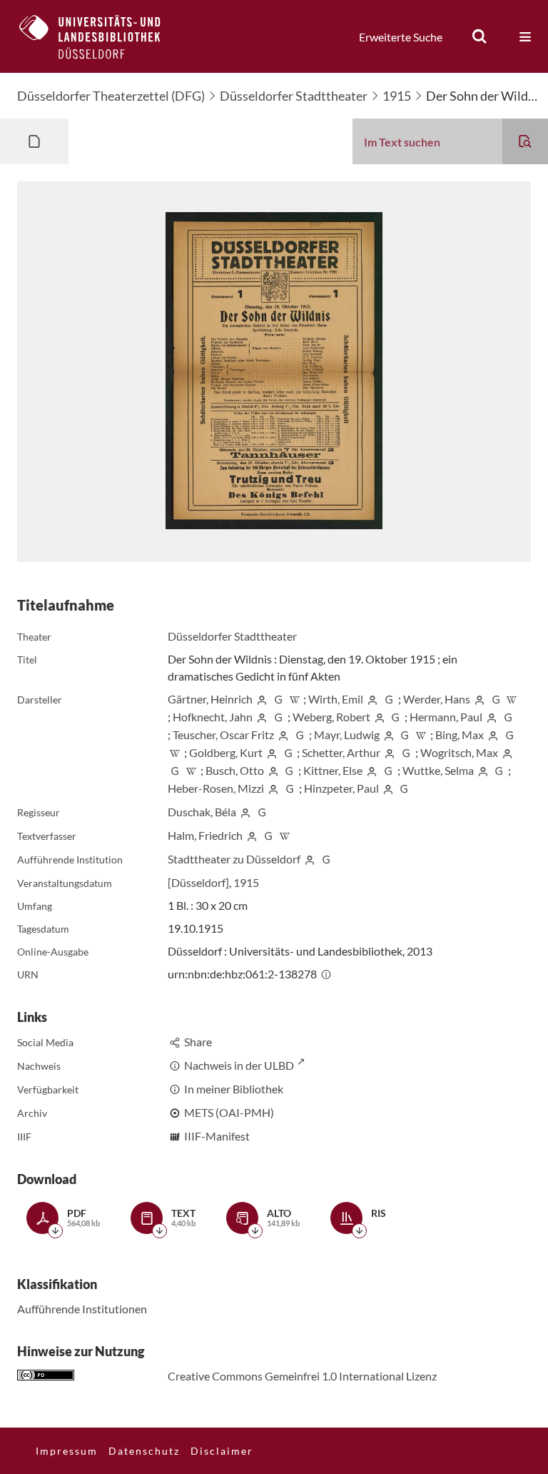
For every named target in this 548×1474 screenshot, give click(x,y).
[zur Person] (262, 699)
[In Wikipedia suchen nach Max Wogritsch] (191, 770)
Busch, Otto (235, 770)
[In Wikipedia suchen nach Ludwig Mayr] (421, 734)
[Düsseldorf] (198, 882)
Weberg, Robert (331, 716)
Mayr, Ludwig (347, 734)
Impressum (67, 1451)
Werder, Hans (436, 699)
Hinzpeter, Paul (341, 788)
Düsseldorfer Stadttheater (293, 96)
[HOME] (100, 36)
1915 (396, 96)
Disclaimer (222, 1451)
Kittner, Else (332, 770)
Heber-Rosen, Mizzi (216, 788)
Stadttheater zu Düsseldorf (234, 859)
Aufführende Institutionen (82, 1308)
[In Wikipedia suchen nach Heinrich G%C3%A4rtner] (295, 699)
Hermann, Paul (446, 716)
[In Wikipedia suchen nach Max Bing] (175, 752)
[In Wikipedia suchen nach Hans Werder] (511, 699)
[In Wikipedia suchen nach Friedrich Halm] (285, 835)
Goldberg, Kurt (226, 752)
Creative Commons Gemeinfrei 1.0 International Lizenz (302, 1376)
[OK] (479, 36)
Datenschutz (144, 1451)
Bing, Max (459, 734)
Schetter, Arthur (341, 752)
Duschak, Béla (202, 811)
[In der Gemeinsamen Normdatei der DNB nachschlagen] (278, 699)
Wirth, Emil (335, 699)
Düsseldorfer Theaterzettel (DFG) (111, 96)
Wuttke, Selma (438, 770)
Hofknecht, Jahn (213, 716)
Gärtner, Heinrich (210, 699)
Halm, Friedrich (205, 835)
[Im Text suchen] (525, 141)
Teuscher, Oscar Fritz (223, 734)
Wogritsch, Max (459, 752)
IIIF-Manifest (217, 1136)
